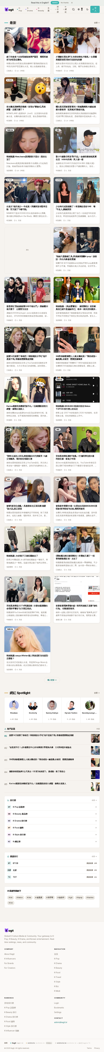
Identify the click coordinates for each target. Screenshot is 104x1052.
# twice (20, 897)
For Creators (9, 968)
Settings (57, 1012)
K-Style (57, 982)
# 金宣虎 (38, 897)
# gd (70, 897)
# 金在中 (61, 897)
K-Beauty (41, 9)
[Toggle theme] (87, 9)
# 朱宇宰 (49, 897)
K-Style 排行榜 (17, 835)
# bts (29, 897)
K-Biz (56, 986)
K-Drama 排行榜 (17, 821)
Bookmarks (59, 1008)
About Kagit (9, 954)
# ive (11, 903)
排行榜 (58, 9)
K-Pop (20, 9)
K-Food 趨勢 (16, 828)
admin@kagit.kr (60, 1022)
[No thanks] (72, 3)
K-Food (57, 972)
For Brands (9, 963)
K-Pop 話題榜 (16, 807)
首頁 (56, 954)
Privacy (97, 1048)
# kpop (79, 897)
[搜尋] (73, 9)
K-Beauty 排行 (10, 1012)
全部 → (97, 23)
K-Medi (57, 991)
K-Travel (57, 977)
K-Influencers (10, 959)
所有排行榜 (9, 1003)
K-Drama (30, 9)
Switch (55, 3)
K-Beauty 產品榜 (17, 814)
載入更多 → (52, 680)
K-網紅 (66, 9)
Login (56, 1003)
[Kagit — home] (9, 9)
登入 (95, 9)
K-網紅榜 (14, 841)
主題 (48, 9)
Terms (89, 1048)
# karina (90, 897)
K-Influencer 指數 (11, 1031)
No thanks (65, 3)
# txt (10, 897)
